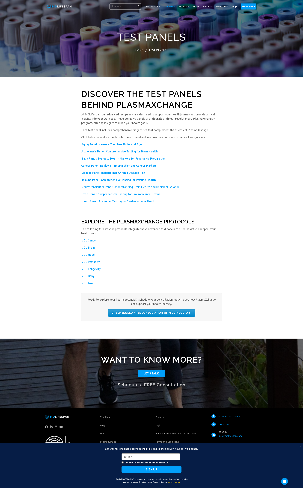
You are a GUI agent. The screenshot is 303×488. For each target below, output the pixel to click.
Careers (159, 417)
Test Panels (106, 417)
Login (234, 6)
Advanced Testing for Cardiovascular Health (118, 201)
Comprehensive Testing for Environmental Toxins (120, 194)
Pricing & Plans (108, 441)
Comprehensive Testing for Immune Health (118, 180)
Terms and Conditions (167, 441)
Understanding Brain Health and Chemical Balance (130, 187)
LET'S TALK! (224, 424)
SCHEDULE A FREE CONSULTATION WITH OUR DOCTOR (153, 313)
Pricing (196, 6)
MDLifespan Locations (230, 416)
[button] (284, 481)
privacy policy (174, 482)
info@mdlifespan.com (230, 435)
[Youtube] (61, 427)
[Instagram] (57, 427)
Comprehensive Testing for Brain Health (119, 152)
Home (139, 50)
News (103, 433)
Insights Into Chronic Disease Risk (113, 173)
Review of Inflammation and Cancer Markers (119, 166)
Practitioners (222, 6)
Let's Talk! (151, 374)
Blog (102, 425)
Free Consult (248, 6)
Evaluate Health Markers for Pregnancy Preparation (123, 159)
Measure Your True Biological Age (111, 144)
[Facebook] (47, 427)
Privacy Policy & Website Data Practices (175, 433)
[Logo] (59, 6)
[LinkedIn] (52, 427)
